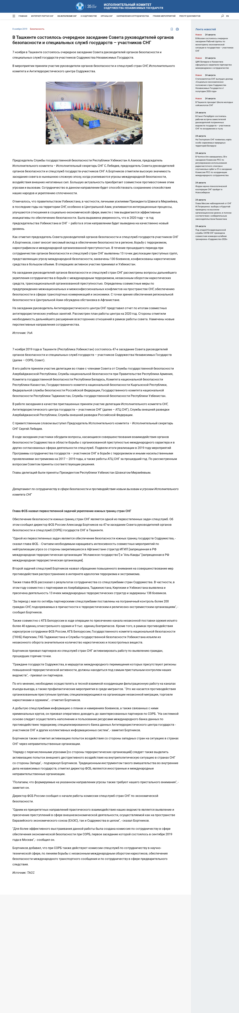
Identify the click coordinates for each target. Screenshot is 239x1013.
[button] (140, 79)
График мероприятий (164, 16)
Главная (23, 16)
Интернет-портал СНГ (42, 16)
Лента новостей (205, 29)
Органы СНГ (107, 16)
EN (227, 16)
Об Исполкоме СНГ (67, 16)
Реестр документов (189, 16)
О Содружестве (89, 16)
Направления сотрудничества (133, 16)
